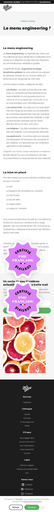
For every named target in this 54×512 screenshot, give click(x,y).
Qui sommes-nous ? (27, 442)
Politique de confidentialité (27, 469)
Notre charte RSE (27, 449)
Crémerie (27, 418)
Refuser (15, 507)
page (36, 253)
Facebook (29, 489)
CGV (27, 473)
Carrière (27, 453)
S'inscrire (27, 310)
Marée (27, 426)
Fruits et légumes (27, 422)
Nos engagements (27, 438)
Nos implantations (27, 446)
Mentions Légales (27, 465)
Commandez (12, 2)
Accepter (32, 507)
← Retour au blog (27, 21)
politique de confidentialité (32, 501)
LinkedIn (28, 485)
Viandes (27, 414)
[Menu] (48, 8)
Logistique (27, 402)
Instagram (29, 494)
